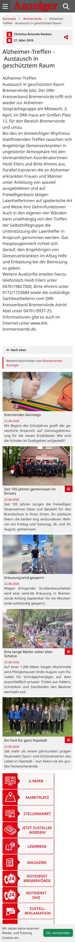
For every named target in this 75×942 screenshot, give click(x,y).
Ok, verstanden (58, 933)
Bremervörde (32, 19)
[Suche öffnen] (67, 6)
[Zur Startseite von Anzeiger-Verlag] (35, 6)
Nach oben (18, 350)
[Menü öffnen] (5, 6)
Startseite (9, 19)
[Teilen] (66, 37)
